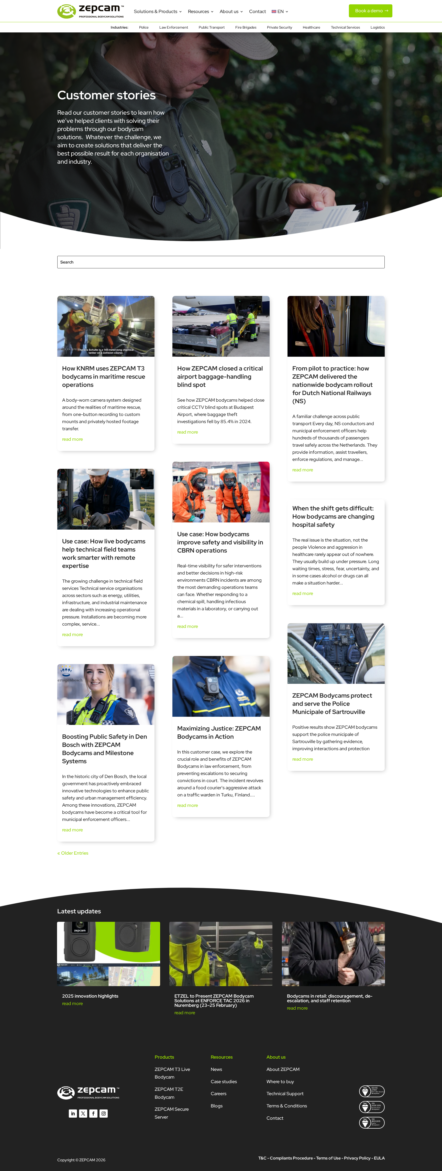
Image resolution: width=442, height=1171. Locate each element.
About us (229, 11)
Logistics (378, 28)
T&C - (264, 1158)
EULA (379, 1158)
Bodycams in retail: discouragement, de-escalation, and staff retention (329, 998)
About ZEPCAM (283, 1069)
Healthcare (311, 28)
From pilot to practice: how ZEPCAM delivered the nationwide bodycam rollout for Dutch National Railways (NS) (332, 384)
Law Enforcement (173, 28)
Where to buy (280, 1081)
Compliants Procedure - (293, 1158)
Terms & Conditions (287, 1106)
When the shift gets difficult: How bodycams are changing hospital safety (333, 516)
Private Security (279, 28)
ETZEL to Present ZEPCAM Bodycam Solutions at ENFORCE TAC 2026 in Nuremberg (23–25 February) (214, 1000)
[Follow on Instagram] (104, 1113)
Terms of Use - (330, 1158)
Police (144, 28)
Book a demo (369, 11)
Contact (257, 11)
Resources (198, 11)
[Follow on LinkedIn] (73, 1113)
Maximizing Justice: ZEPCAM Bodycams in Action (219, 732)
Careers (218, 1093)
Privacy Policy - (358, 1158)
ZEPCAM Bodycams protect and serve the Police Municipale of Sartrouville (332, 703)
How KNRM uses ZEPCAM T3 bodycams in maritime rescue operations (103, 376)
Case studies (224, 1081)
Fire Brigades (245, 28)
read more (72, 439)
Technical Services (345, 28)
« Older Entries (72, 853)
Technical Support (285, 1093)
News (216, 1069)
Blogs (217, 1106)
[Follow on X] (83, 1113)
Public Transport (212, 28)
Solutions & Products (155, 11)
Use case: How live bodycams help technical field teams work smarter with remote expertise (103, 553)
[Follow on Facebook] (93, 1113)
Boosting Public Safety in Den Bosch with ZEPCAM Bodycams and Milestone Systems (104, 749)
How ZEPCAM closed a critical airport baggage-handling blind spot (220, 376)
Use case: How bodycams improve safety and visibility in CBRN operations (220, 542)
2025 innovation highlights (90, 996)
